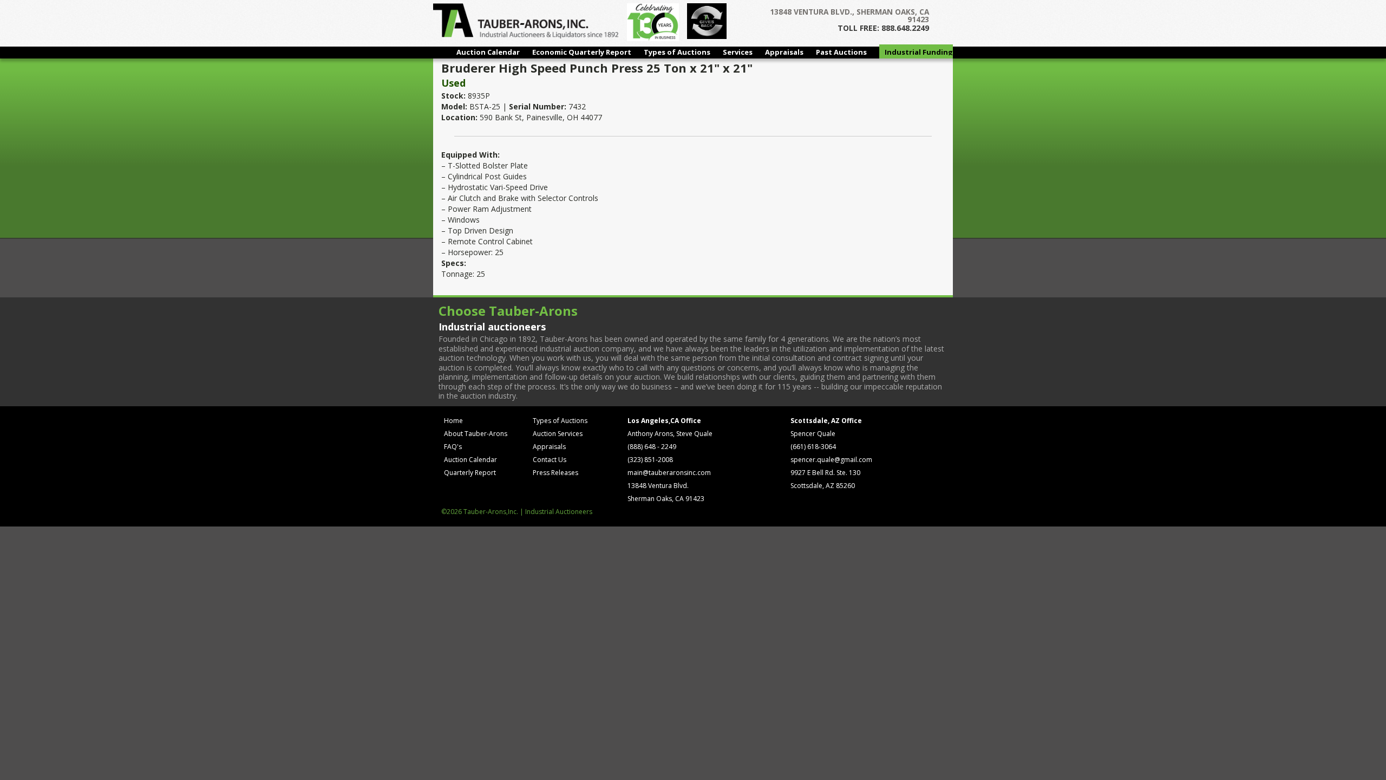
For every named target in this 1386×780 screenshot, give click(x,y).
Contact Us (549, 459)
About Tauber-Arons (475, 433)
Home (453, 420)
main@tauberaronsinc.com (669, 472)
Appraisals (784, 52)
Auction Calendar (488, 52)
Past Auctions (841, 52)
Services (738, 52)
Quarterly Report (470, 472)
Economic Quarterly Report (581, 52)
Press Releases (555, 472)
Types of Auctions (677, 52)
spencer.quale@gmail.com (831, 459)
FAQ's (453, 446)
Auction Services (558, 433)
